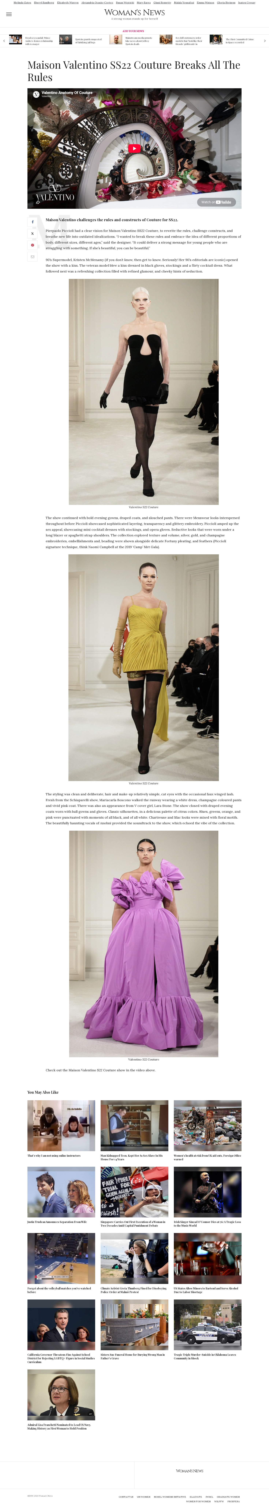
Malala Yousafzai (184, 2)
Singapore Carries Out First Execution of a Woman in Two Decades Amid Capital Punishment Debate (133, 1223)
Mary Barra (144, 2)
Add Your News (133, 31)
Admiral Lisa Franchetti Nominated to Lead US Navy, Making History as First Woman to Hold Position (59, 1426)
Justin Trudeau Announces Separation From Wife (57, 1222)
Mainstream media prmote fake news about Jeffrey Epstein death (88, 40)
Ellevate (196, 1496)
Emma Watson (205, 2)
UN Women (143, 1496)
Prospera (233, 1501)
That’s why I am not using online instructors (54, 1155)
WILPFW (219, 1501)
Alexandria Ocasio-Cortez (97, 2)
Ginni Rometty (162, 2)
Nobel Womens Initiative (170, 1496)
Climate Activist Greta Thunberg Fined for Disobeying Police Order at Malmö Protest (134, 1290)
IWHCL (209, 1496)
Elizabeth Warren (68, 2)
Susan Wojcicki (125, 2)
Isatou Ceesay (246, 2)
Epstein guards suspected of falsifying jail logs (38, 41)
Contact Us (126, 1496)
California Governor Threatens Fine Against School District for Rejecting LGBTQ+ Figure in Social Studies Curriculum (61, 1358)
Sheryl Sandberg (44, 2)
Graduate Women (228, 1496)
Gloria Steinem (226, 2)
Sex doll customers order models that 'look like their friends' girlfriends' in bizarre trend (139, 40)
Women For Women (198, 1501)
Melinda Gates (22, 2)
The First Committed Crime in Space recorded (190, 41)
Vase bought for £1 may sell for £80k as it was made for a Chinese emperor (239, 40)
